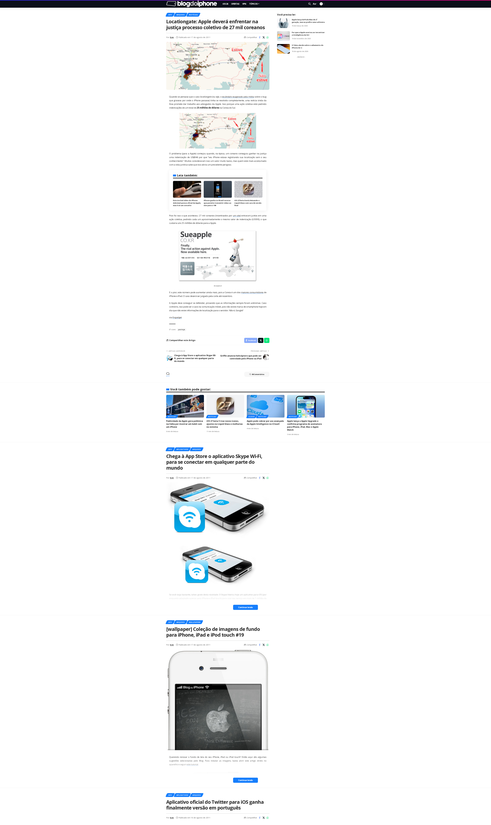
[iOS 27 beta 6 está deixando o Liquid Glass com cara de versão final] (248, 189)
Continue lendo (245, 607)
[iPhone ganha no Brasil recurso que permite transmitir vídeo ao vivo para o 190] (218, 189)
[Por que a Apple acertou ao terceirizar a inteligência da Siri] (283, 36)
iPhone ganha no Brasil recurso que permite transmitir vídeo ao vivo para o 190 (217, 203)
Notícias (193, 15)
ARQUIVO (180, 15)
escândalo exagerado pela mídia (238, 96)
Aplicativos (182, 449)
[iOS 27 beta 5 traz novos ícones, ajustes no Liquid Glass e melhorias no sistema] (225, 406)
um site (236, 215)
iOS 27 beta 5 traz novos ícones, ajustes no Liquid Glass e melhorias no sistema (225, 424)
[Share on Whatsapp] (267, 37)
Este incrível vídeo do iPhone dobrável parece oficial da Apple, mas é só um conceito (187, 203)
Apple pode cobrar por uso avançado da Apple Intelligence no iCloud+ (265, 422)
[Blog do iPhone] (192, 4)
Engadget (177, 317)
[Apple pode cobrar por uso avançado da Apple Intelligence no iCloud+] (265, 406)
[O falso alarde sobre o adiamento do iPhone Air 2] (283, 49)
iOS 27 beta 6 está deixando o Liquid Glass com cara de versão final (247, 203)
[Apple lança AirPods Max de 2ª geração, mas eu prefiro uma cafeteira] (283, 23)
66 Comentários (258, 374)
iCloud (251, 417)
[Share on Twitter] (263, 37)
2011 (170, 15)
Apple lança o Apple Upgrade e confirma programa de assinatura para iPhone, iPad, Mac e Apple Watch (304, 425)
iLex (172, 37)
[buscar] (309, 4)
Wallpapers (194, 622)
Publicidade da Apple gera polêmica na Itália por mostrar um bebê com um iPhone (184, 424)
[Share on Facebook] (259, 37)
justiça (181, 330)
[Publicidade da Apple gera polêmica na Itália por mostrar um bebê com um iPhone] (185, 406)
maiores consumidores (252, 292)
